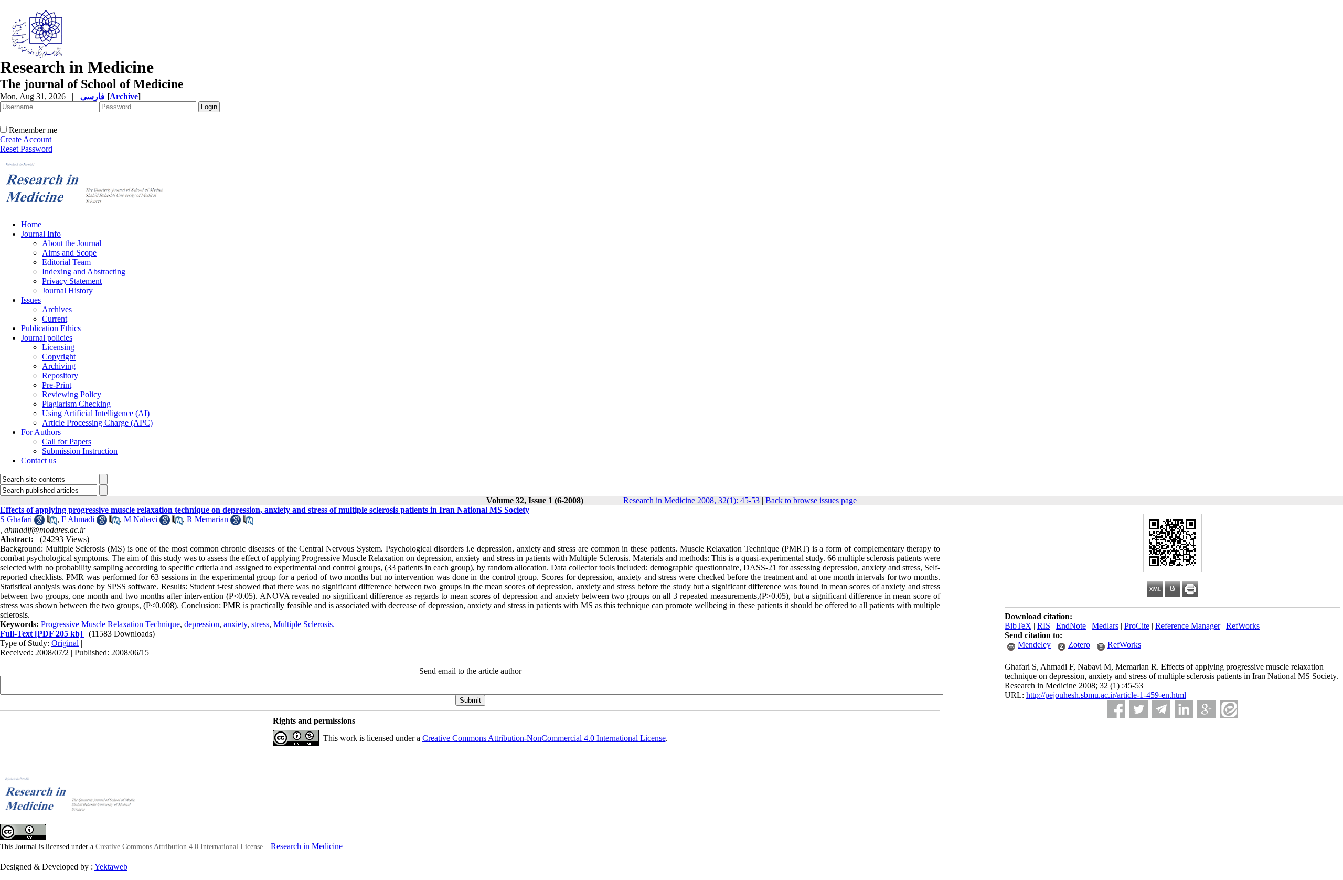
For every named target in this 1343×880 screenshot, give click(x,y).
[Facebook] (1116, 709)
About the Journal (71, 243)
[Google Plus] (1206, 709)
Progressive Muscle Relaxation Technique (110, 624)
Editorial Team (66, 262)
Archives (57, 309)
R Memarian (207, 519)
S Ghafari (16, 519)
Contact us (38, 460)
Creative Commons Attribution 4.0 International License (179, 847)
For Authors (41, 432)
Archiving (59, 366)
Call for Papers (66, 441)
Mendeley (1034, 644)
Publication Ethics (51, 328)
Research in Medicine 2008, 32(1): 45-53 (691, 500)
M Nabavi (140, 519)
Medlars (1105, 625)
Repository (60, 375)
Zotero (1079, 644)
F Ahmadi (77, 519)
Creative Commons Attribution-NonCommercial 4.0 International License (544, 738)
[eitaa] (1229, 709)
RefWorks (1243, 625)
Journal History (67, 290)
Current (54, 318)
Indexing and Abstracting (83, 271)
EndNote (1071, 625)
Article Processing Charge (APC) (97, 422)
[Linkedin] (1184, 709)
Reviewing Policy (71, 394)
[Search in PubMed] (52, 522)
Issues (31, 299)
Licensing (58, 347)
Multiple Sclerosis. (304, 624)
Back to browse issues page (811, 500)
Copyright (59, 356)
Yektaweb (110, 866)
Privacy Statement (72, 281)
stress (260, 624)
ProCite (1136, 625)
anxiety (235, 624)
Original (65, 643)
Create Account (25, 139)
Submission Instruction (80, 451)
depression (201, 624)
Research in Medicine (307, 846)
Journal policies (46, 337)
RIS (1043, 625)
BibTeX (1018, 625)
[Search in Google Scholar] (39, 522)
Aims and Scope (69, 252)
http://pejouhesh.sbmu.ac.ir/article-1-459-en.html (1106, 695)
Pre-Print (56, 384)
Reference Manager (1187, 625)
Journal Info (41, 233)
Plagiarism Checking (76, 403)
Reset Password (26, 148)
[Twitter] (1138, 709)
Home (31, 224)
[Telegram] (1161, 709)
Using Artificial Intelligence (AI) (96, 413)
